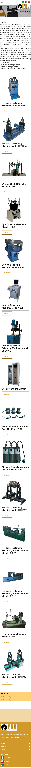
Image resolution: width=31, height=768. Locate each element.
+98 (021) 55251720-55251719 (11, 738)
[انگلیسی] (26, 2)
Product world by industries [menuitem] (9, 697)
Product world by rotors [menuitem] (8, 700)
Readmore (7, 111)
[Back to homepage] (9, 730)
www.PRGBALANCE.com (8, 736)
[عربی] (23, 2)
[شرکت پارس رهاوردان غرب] (23, 9)
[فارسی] (29, 2)
